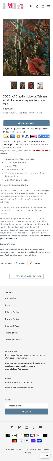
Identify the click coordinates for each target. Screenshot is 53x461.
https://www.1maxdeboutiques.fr (20, 388)
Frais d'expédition (25, 113)
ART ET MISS (16, 449)
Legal (8, 305)
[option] (13, 85)
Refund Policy (12, 319)
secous (30, 382)
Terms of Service (13, 339)
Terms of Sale (12, 333)
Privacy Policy (12, 312)
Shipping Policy (12, 326)
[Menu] (48, 6)
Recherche (10, 298)
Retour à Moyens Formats (28, 276)
